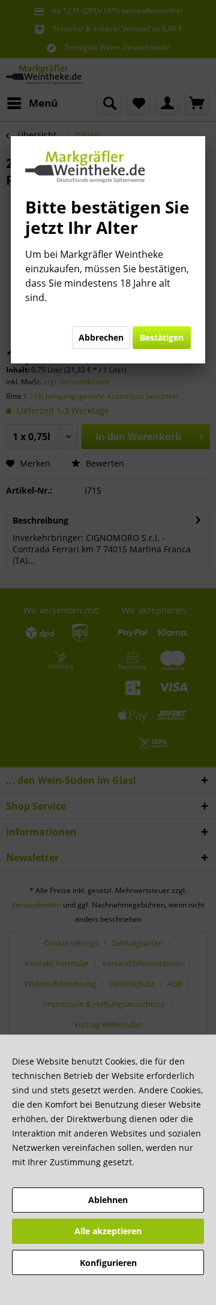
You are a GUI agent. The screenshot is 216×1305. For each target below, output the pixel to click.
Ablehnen (108, 1199)
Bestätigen (162, 337)
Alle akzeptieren (108, 1231)
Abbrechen (101, 337)
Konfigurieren (108, 1262)
